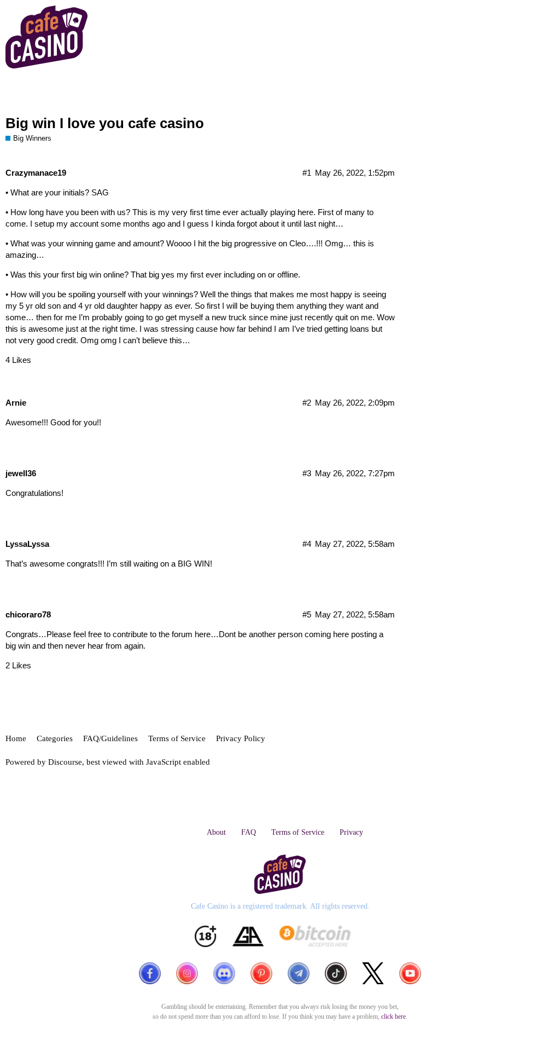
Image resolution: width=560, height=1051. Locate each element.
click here (393, 1016)
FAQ (248, 832)
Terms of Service (177, 738)
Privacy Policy (240, 738)
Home (15, 738)
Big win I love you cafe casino (104, 123)
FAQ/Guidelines (110, 738)
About (216, 832)
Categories (55, 738)
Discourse (65, 762)
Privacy (351, 832)
